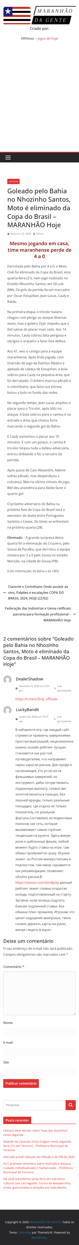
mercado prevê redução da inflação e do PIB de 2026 (39, 1157)
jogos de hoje (47, 38)
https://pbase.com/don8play (37, 882)
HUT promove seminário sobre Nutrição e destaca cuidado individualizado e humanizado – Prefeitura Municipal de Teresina (38, 1168)
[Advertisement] (39, 110)
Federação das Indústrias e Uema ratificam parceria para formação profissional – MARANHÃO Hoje (38, 614)
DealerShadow (29, 679)
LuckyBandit (27, 709)
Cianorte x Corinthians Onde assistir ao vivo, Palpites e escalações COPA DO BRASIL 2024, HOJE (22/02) (38, 592)
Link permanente (64, 688)
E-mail (8, 1042)
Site (6, 1062)
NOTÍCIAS (13, 181)
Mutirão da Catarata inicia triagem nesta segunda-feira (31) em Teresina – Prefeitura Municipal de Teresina (37, 1146)
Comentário (13, 966)
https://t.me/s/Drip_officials (36, 699)
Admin (39, 233)
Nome (8, 1022)
